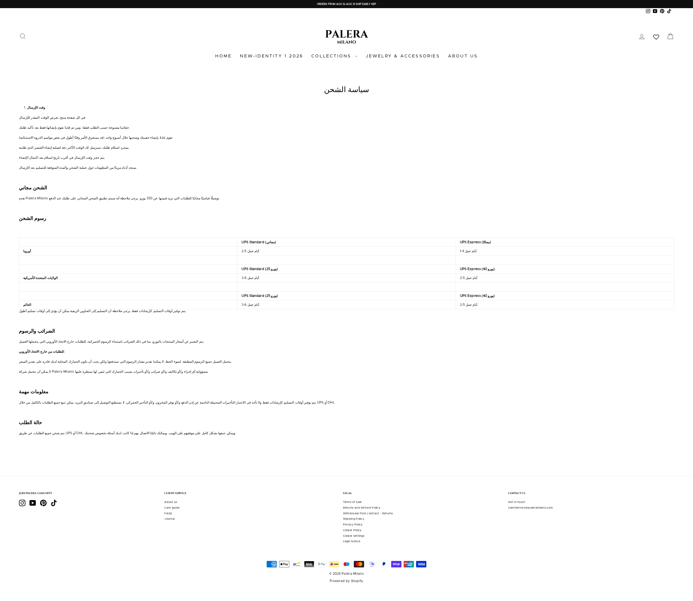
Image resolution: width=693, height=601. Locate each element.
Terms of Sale (352, 502)
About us (463, 56)
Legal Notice (352, 541)
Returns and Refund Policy (362, 507)
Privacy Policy (353, 524)
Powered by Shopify (346, 581)
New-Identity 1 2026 (271, 56)
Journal (169, 519)
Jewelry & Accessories (403, 56)
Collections (332, 56)
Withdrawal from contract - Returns (368, 513)
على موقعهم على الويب (185, 433)
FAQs (168, 513)
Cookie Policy (352, 530)
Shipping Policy (353, 519)
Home (223, 56)
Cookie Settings (354, 536)
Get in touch (516, 502)
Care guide (171, 507)
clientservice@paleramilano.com (530, 507)
